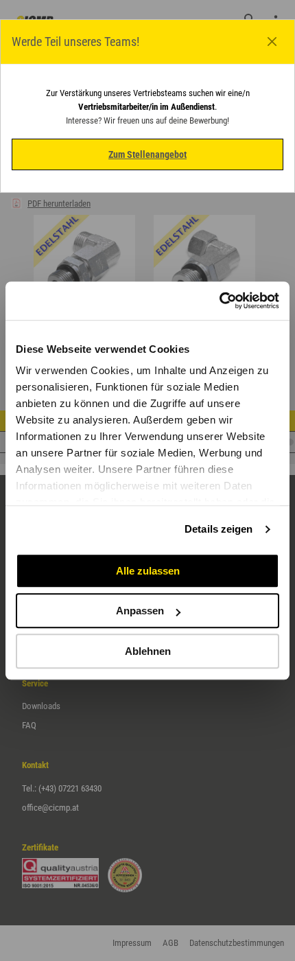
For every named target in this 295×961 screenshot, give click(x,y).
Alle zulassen (148, 571)
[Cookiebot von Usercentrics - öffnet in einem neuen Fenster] (219, 301)
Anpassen (140, 610)
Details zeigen (218, 529)
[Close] (272, 42)
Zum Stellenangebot (147, 154)
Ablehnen (148, 651)
